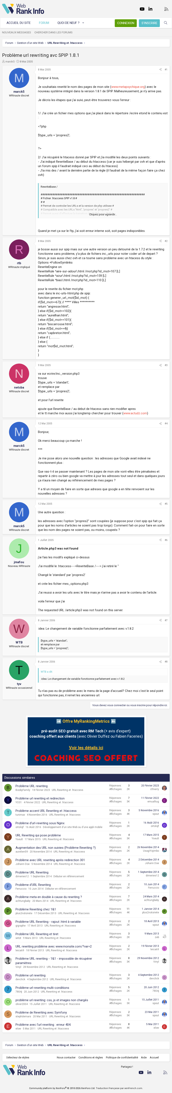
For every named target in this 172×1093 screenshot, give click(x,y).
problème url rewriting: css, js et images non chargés (52, 1000)
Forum (44, 23)
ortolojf (20, 827)
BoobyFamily (23, 790)
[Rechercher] (166, 23)
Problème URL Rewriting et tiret (37, 934)
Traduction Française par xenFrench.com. (119, 1088)
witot (18, 938)
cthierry (154, 789)
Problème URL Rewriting (32, 872)
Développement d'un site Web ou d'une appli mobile (72, 827)
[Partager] (160, 69)
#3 (166, 365)
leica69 (20, 950)
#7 (166, 620)
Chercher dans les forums (53, 32)
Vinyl (18, 967)
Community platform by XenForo (62, 1088)
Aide (144, 1057)
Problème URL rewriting (32, 786)
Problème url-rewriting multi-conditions (42, 988)
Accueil (154, 1057)
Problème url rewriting (31, 975)
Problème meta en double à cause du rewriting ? (49, 897)
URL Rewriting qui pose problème (38, 835)
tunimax (20, 814)
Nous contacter (66, 1057)
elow (18, 1028)
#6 (166, 540)
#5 (166, 503)
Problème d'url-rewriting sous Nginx (40, 823)
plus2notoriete (24, 913)
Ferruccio (21, 888)
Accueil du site (19, 23)
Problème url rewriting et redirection (40, 798)
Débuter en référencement (68, 876)
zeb (157, 937)
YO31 (19, 802)
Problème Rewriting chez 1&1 (36, 909)
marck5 (9, 61)
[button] (83, 23)
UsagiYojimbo (151, 850)
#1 (166, 69)
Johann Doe (23, 864)
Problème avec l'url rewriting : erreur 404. (43, 1025)
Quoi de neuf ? (68, 23)
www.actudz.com (135, 413)
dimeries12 (22, 876)
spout (155, 813)
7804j (19, 991)
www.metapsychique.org (128, 87)
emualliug (153, 801)
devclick (20, 979)
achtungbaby (23, 900)
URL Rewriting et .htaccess (67, 790)
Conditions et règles (90, 1057)
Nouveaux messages (16, 32)
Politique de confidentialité (122, 1057)
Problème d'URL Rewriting (33, 885)
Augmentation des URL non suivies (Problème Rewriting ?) (56, 848)
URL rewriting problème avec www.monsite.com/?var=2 (54, 946)
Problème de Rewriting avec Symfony (41, 1012)
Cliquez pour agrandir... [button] (103, 214)
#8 (166, 661)
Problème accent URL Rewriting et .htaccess (46, 811)
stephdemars (23, 1016)
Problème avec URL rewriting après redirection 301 (50, 860)
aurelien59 (22, 851)
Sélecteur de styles (17, 1057)
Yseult (19, 839)
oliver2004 (22, 1004)
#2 (166, 241)
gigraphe (21, 925)
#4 (166, 423)
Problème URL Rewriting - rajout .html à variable (48, 922)
